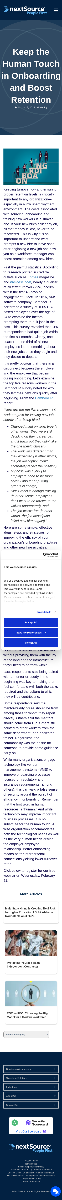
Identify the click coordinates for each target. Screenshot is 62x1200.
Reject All (31, 642)
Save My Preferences (29, 632)
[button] (55, 1069)
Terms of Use (31, 1164)
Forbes (33, 277)
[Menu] (55, 10)
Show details (43, 611)
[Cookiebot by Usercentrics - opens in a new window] (43, 555)
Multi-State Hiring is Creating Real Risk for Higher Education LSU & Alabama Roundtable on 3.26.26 (30, 912)
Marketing (42, 107)
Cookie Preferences (31, 1181)
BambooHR (44, 398)
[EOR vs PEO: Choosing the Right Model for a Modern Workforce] (31, 993)
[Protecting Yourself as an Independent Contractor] (31, 942)
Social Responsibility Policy (31, 1167)
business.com (20, 282)
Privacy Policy (31, 1161)
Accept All (31, 622)
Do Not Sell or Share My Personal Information (31, 1169)
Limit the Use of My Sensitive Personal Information (31, 1173)
